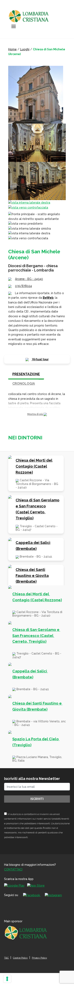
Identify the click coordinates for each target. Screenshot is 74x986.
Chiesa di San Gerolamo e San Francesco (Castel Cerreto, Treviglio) (37, 509)
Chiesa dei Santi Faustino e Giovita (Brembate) (32, 575)
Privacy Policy (39, 957)
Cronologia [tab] (23, 384)
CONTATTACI (13, 869)
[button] (37, 414)
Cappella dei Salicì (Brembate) (33, 545)
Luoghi (24, 49)
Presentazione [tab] (26, 374)
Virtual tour (40, 359)
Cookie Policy (20, 957)
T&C (6, 957)
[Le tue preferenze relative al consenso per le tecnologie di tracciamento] (7, 979)
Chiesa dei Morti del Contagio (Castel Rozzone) (34, 466)
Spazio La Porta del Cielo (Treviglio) (36, 742)
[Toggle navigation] (13, 26)
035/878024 (23, 286)
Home (12, 49)
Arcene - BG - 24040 (29, 279)
